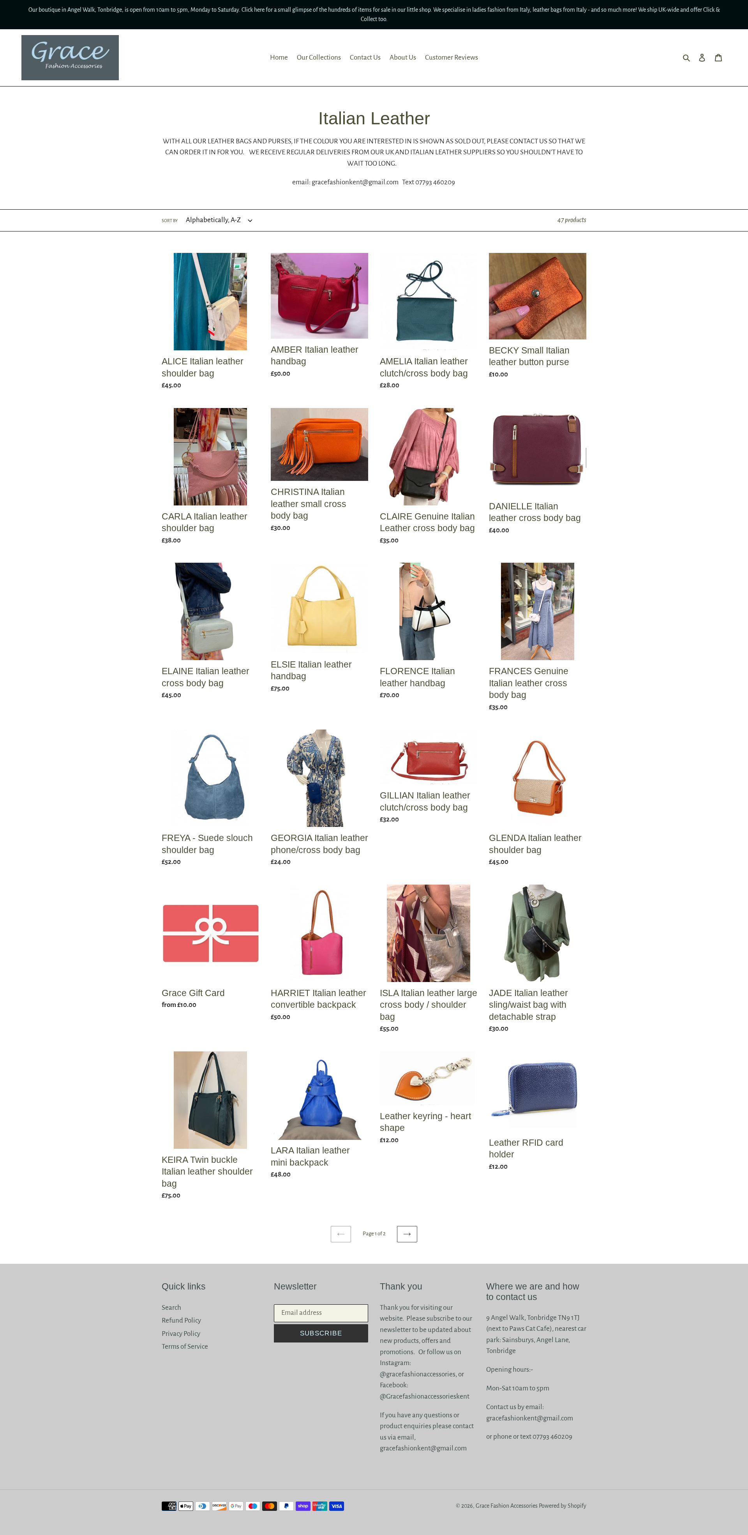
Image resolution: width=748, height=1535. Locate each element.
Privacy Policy (181, 1333)
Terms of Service (185, 1346)
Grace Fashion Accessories (507, 1506)
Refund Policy (181, 1320)
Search (171, 1307)
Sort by (170, 220)
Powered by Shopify (562, 1506)
